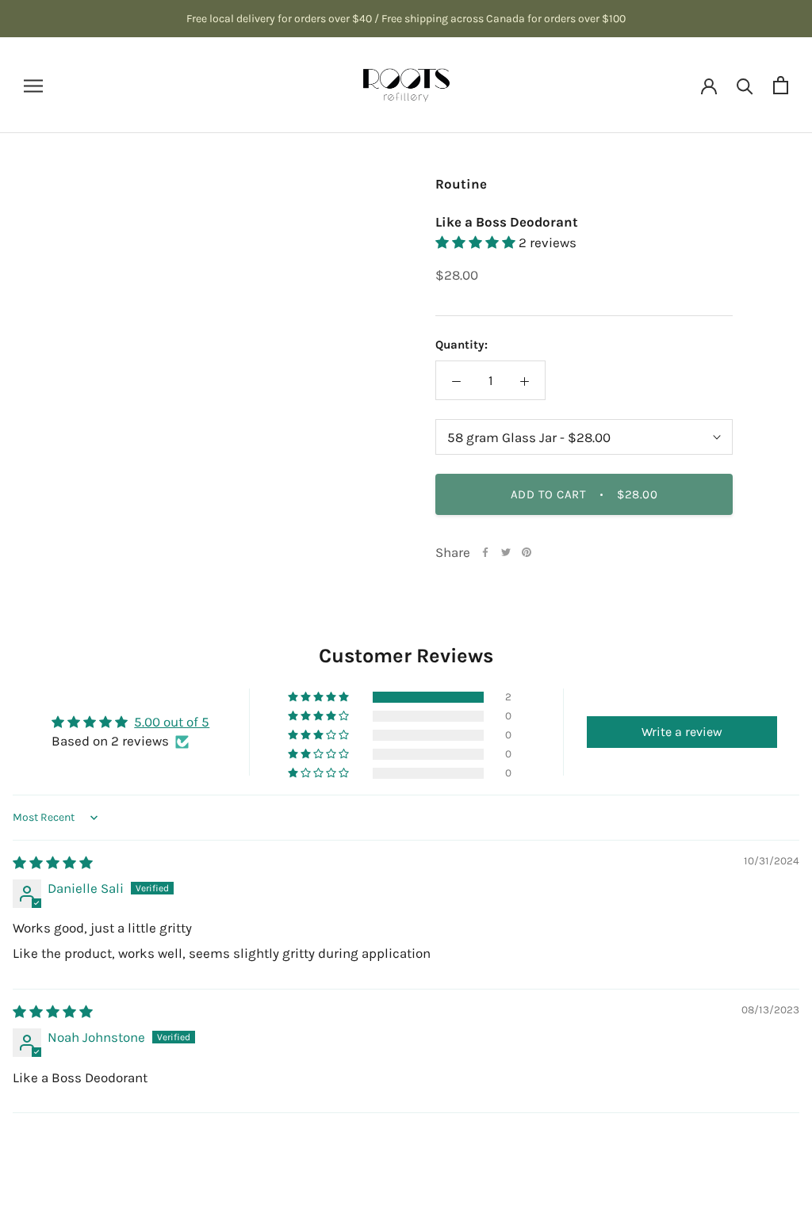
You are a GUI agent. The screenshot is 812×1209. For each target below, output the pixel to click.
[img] (53, 863)
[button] (477, 242)
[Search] (745, 85)
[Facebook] (485, 552)
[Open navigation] (33, 85)
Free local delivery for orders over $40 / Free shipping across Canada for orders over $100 (406, 18)
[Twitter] (506, 552)
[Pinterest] (526, 552)
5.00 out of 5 (171, 722)
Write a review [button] (682, 731)
